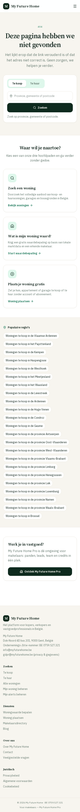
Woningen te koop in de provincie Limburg (30, 467)
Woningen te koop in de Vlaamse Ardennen (31, 336)
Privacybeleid (11, 775)
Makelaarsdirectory (15, 723)
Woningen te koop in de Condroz (25, 417)
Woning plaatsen (13, 718)
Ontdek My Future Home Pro (42, 571)
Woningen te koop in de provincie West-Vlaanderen (36, 450)
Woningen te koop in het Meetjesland (28, 377)
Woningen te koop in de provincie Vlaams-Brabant (36, 458)
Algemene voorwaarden (17, 781)
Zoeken (42, 107)
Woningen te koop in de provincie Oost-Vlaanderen (36, 442)
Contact (8, 752)
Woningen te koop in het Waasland (26, 385)
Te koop (17, 83)
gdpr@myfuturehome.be (18, 654)
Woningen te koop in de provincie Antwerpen (32, 434)
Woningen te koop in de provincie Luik (28, 483)
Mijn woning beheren (15, 689)
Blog (6, 728)
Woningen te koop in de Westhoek (26, 368)
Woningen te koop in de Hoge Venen (27, 409)
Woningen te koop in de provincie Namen (30, 499)
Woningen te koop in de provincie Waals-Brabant (35, 508)
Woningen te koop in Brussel (23, 516)
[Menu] (75, 6)
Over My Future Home (16, 746)
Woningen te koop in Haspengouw (26, 360)
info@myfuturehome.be (17, 650)
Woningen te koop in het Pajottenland (28, 344)
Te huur (35, 83)
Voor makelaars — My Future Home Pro (40, 807)
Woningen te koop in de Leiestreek (26, 393)
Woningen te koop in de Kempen (25, 352)
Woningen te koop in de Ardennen (26, 401)
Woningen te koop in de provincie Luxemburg (32, 491)
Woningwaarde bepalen (17, 712)
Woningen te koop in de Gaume (24, 426)
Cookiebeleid (11, 786)
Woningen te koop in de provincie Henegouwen (34, 475)
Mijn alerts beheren (14, 694)
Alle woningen (11, 683)
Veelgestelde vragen (16, 757)
